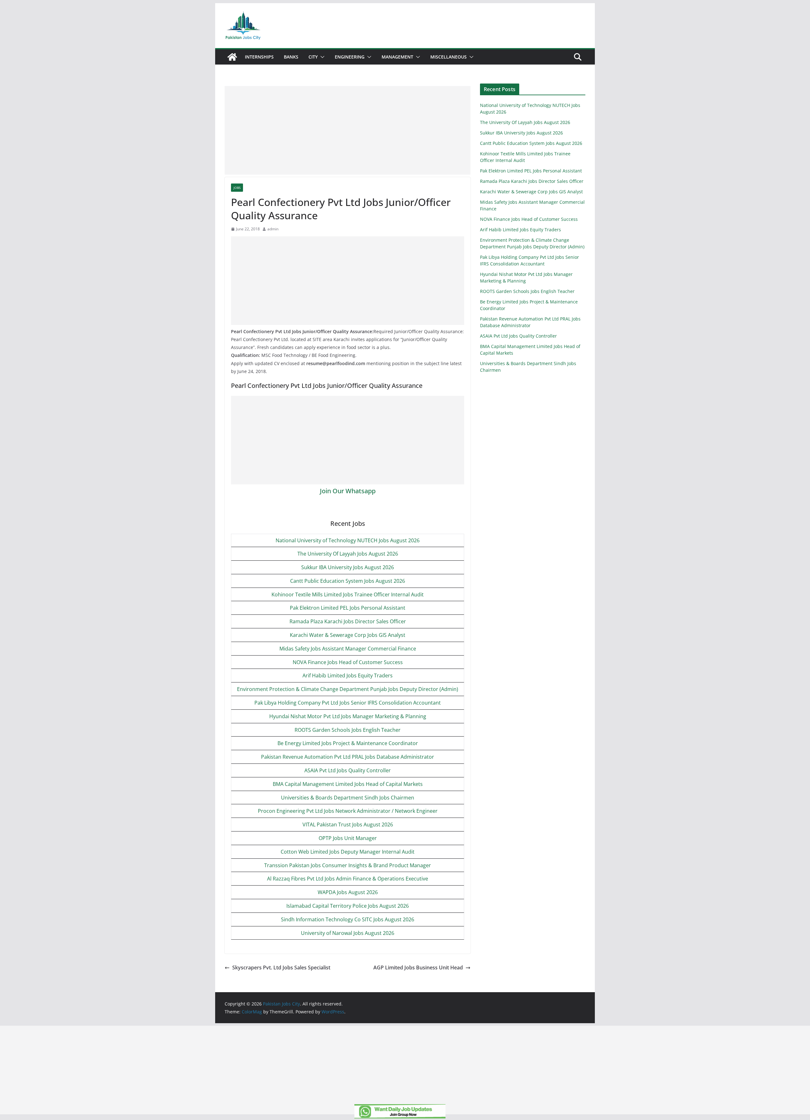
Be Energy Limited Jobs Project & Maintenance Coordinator (347, 743)
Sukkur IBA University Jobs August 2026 (347, 567)
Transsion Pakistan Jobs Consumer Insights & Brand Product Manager (347, 865)
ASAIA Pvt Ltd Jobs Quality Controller (347, 770)
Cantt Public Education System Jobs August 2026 (347, 580)
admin (272, 229)
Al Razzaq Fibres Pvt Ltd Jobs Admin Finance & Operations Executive (347, 878)
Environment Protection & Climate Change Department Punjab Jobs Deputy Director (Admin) (347, 689)
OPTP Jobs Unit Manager (348, 838)
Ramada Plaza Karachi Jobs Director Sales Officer (348, 621)
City (313, 57)
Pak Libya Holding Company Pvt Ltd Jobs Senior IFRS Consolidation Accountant (347, 702)
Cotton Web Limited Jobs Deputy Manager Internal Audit (347, 851)
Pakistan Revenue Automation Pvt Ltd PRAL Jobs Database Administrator (347, 756)
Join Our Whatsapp (348, 491)
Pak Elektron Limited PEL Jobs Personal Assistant (347, 607)
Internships (259, 57)
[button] (321, 57)
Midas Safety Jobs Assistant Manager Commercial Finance (347, 648)
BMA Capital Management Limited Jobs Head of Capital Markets (348, 784)
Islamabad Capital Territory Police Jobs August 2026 (347, 905)
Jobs (237, 187)
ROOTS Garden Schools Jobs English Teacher (348, 729)
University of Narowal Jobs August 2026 (347, 933)
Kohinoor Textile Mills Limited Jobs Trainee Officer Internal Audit (347, 594)
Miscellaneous (448, 57)
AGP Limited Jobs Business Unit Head (418, 967)
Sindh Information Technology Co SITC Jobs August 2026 (347, 919)
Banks (291, 57)
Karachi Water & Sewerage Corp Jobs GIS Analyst (347, 635)
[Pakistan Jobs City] (232, 57)
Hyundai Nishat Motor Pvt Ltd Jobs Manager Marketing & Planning (347, 716)
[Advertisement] (347, 130)
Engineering (349, 57)
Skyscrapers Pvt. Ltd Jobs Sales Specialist (281, 967)
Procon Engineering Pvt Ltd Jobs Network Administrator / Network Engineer (348, 810)
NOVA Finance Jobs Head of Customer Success (348, 662)
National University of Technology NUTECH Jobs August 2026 (348, 540)
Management (397, 57)
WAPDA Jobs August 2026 (348, 892)
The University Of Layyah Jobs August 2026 (347, 553)
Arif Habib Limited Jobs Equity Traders (347, 675)
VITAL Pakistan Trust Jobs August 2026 (347, 824)
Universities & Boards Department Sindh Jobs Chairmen (347, 797)
